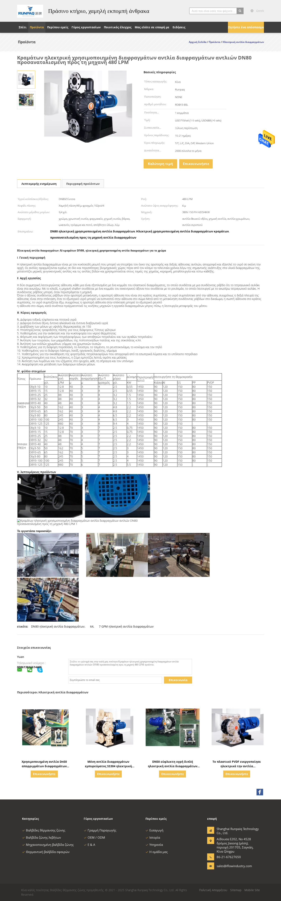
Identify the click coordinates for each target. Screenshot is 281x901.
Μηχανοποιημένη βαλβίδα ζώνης (50, 845)
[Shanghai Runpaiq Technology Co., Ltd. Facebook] (260, 792)
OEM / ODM (96, 837)
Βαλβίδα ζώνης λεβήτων (43, 837)
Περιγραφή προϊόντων (83, 184)
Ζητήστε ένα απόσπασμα (246, 27)
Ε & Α (91, 845)
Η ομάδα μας (158, 852)
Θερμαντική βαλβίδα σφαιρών (48, 852)
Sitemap (236, 890)
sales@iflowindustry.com (230, 866)
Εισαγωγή (156, 830)
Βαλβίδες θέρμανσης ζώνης (45, 830)
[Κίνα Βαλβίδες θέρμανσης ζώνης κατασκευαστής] (30, 11)
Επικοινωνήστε (196, 163)
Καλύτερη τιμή (160, 163)
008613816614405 (29, 667)
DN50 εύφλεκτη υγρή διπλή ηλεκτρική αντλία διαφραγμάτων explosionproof (172, 766)
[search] (240, 11)
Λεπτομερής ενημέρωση (39, 184)
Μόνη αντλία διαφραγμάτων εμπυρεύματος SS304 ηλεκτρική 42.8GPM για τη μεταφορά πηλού (108, 766)
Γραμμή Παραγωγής (102, 830)
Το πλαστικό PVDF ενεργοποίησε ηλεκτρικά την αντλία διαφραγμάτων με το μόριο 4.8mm (236, 766)
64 (91, 626)
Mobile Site (252, 890)
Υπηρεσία (156, 845)
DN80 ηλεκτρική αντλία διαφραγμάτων (58, 626)
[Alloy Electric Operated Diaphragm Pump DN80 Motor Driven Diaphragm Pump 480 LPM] (26, 79)
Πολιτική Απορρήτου (213, 890)
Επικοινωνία (178, 680)
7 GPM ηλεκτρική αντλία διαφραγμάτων (126, 626)
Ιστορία (154, 837)
